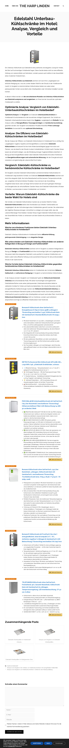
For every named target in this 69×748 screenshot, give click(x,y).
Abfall (48, 743)
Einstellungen (11, 746)
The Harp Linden (34, 6)
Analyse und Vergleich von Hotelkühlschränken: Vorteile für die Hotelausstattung (30, 669)
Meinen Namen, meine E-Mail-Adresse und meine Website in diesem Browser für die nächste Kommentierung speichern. (34, 725)
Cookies (14, 745)
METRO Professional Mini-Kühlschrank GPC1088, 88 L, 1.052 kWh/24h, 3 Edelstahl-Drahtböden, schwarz (42, 363)
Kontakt (56, 6)
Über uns (15, 6)
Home (7, 6)
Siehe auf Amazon (56, 352)
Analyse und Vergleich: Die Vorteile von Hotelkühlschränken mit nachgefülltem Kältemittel (32, 667)
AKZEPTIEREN (37, 743)
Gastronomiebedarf (12, 666)
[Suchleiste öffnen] (63, 5)
